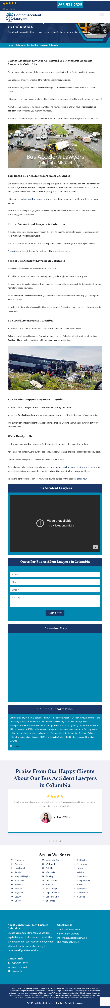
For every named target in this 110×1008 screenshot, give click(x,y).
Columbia (20, 45)
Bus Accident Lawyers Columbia (42, 45)
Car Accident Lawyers (68, 933)
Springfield (82, 888)
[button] (50, 841)
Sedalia (18, 872)
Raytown (19, 892)
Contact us (13, 251)
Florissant (50, 884)
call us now (82, 478)
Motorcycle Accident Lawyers (72, 937)
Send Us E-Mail (19, 967)
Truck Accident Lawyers (69, 929)
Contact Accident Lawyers (69, 1003)
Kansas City (82, 892)
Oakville (49, 868)
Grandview (19, 860)
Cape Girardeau (53, 892)
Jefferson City (52, 896)
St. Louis (81, 896)
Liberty (18, 900)
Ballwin (18, 896)
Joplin (80, 868)
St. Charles (82, 860)
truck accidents (69, 467)
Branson (18, 864)
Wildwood (50, 864)
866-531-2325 (70, 4)
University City (52, 860)
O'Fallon (80, 872)
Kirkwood (19, 884)
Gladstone (19, 880)
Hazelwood (20, 868)
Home (10, 45)
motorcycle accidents (87, 467)
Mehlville (18, 888)
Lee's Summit (83, 876)
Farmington (51, 876)
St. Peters (50, 900)
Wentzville (50, 872)
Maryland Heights (22, 876)
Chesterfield (51, 880)
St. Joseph (82, 864)
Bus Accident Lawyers (68, 941)
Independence (83, 880)
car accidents (56, 467)
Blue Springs (51, 888)
